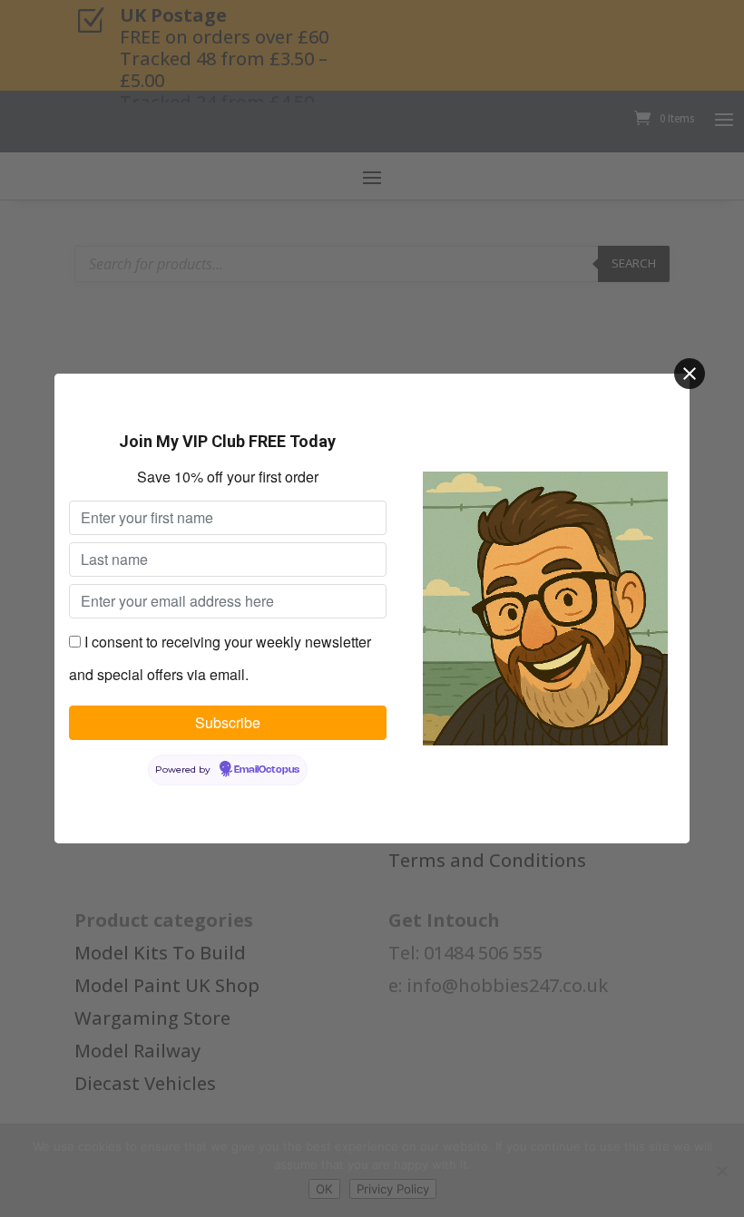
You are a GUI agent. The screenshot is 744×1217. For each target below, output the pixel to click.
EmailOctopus (266, 769)
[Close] (689, 373)
